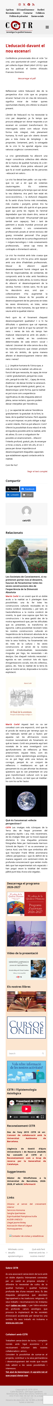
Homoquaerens (14, 1228)
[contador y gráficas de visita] (26, 1236)
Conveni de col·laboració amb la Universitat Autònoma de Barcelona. (26, 1138)
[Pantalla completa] (42, 1117)
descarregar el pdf (27, 78)
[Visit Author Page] (27, 510)
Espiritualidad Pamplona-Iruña (22, 1216)
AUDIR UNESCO (14, 1219)
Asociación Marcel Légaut (19, 1225)
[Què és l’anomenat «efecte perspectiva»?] (26, 800)
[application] (26, 1109)
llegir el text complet (37, 471)
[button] (47, 27)
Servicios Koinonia (16, 1210)
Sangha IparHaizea (16, 1213)
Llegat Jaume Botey (16, 1222)
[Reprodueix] (10, 1117)
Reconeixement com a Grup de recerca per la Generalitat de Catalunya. (26, 1160)
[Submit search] (43, 1053)
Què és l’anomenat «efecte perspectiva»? (21, 822)
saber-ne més (18, 1305)
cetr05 (26, 520)
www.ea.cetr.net (14, 1322)
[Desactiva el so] (37, 1117)
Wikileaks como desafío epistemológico (14, 1253)
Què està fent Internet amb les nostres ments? (35, 1253)
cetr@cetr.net (26, 1398)
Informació (29, 1184)
